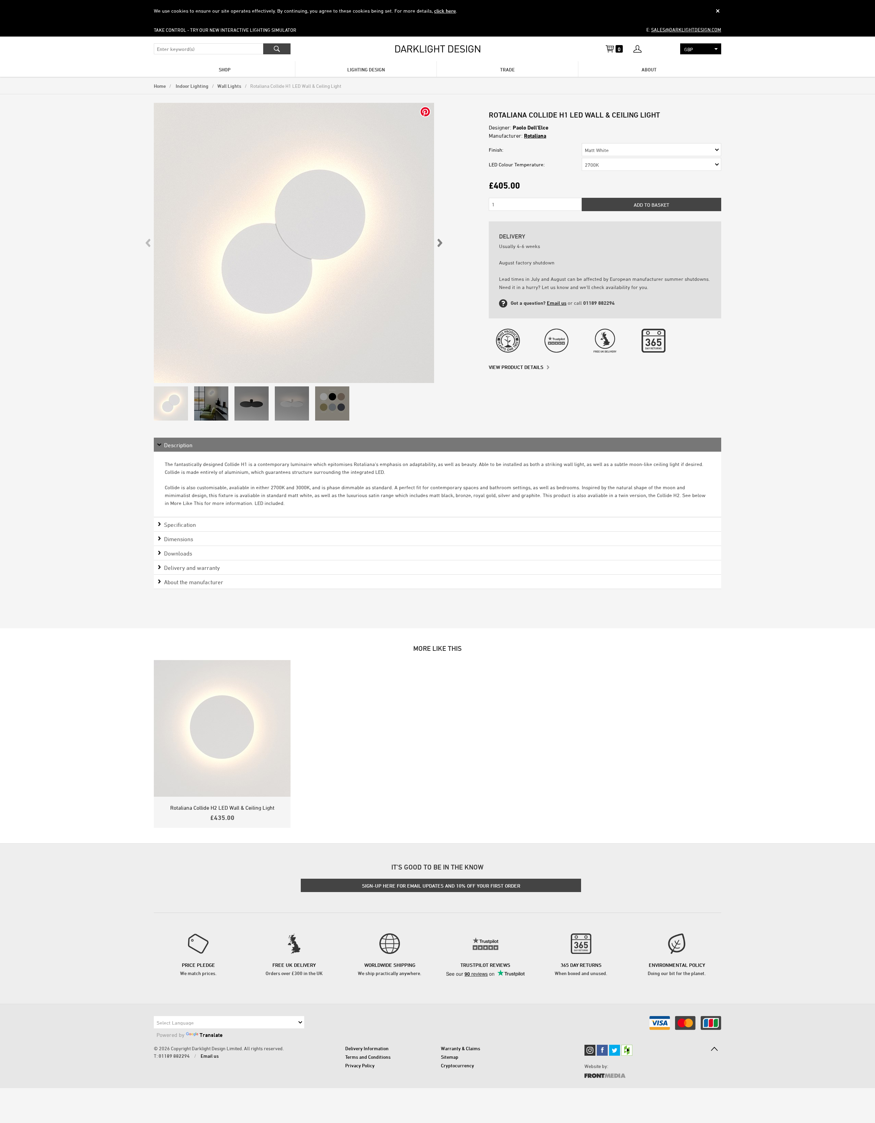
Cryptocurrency (457, 1065)
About (649, 69)
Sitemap (449, 1057)
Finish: (496, 150)
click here (445, 11)
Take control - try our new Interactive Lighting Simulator (225, 30)
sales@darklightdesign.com (686, 29)
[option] (294, 243)
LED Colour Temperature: (517, 164)
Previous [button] (148, 243)
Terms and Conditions (368, 1057)
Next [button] (439, 243)
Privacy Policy (360, 1065)
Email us (556, 303)
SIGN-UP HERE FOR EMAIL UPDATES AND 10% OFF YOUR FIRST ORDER (441, 886)
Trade (507, 69)
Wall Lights (229, 86)
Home (160, 86)
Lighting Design (366, 69)
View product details (516, 367)
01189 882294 (174, 1056)
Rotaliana (535, 136)
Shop (224, 69)
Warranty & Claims (460, 1048)
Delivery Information (367, 1048)
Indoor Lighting (191, 86)
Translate (211, 1035)
